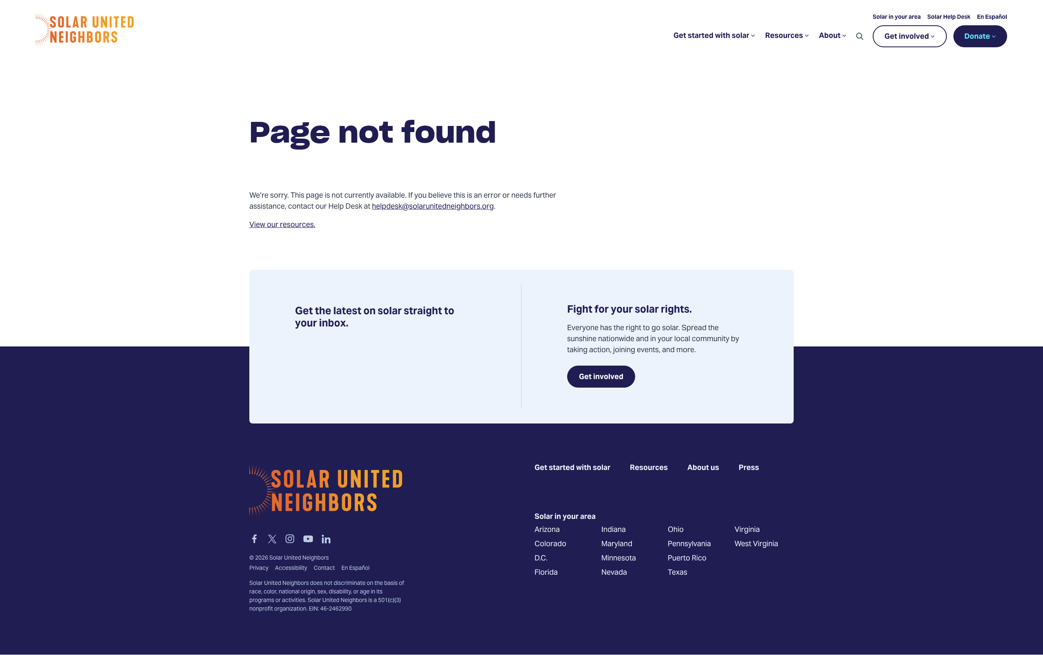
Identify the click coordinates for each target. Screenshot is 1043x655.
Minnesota (618, 558)
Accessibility (291, 568)
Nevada (614, 572)
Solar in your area (897, 17)
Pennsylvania (689, 544)
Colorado (550, 544)
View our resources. (282, 225)
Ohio (676, 530)
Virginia (747, 530)
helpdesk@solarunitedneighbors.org (433, 207)
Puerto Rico (687, 558)
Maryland (616, 544)
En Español (992, 17)
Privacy (258, 568)
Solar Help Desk (948, 17)
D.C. (541, 558)
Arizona (547, 530)
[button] (859, 36)
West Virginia (756, 544)
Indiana (613, 530)
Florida (546, 572)
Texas (677, 572)
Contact (324, 568)
